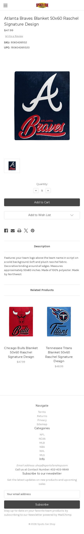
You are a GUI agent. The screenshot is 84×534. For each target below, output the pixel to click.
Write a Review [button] (14, 36)
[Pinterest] (33, 230)
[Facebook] (6, 230)
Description (42, 246)
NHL (42, 451)
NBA (42, 447)
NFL (42, 434)
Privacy (42, 420)
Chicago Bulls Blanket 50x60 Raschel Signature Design (21, 352)
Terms (42, 412)
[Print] (19, 230)
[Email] (13, 230)
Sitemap (42, 424)
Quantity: (42, 184)
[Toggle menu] (5, 5)
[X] (26, 230)
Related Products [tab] (42, 290)
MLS (42, 455)
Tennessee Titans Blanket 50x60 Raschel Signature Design (59, 354)
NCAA (42, 438)
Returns (42, 416)
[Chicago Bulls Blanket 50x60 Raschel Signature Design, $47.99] (21, 321)
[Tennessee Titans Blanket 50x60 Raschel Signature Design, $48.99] (59, 321)
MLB (42, 442)
